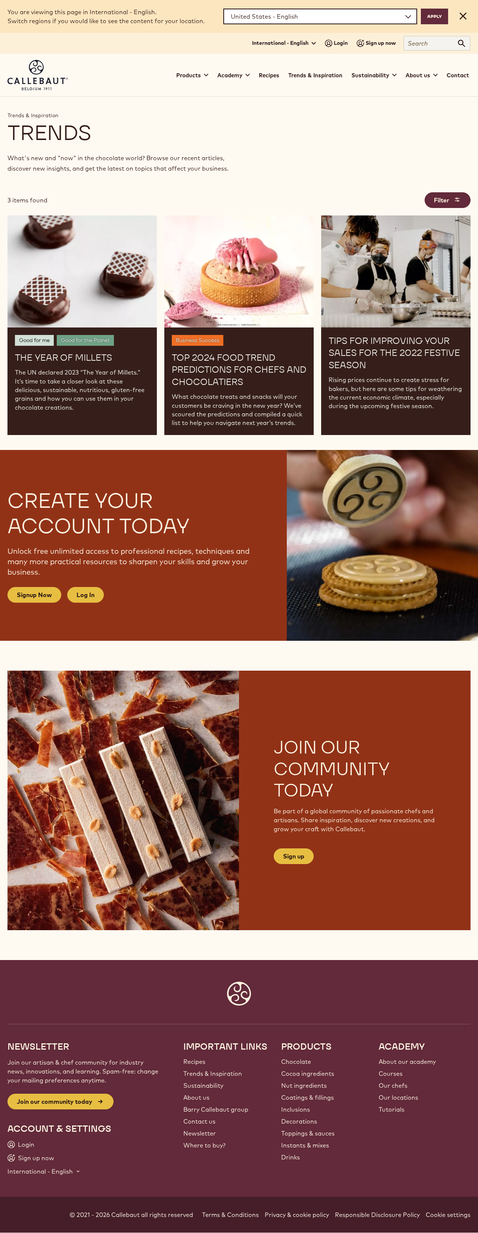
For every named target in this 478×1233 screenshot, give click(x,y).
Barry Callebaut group (215, 1109)
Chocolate (296, 1061)
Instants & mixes (305, 1145)
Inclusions (295, 1109)
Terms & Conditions (230, 1214)
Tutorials (391, 1109)
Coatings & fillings (307, 1097)
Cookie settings (448, 1214)
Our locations (398, 1097)
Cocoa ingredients (307, 1073)
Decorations (299, 1121)
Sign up (293, 856)
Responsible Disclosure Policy (377, 1214)
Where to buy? (204, 1145)
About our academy (407, 1061)
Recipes (269, 75)
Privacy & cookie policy (297, 1214)
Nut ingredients (304, 1085)
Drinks (290, 1157)
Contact (458, 75)
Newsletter (199, 1133)
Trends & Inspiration (315, 75)
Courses (391, 1073)
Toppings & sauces (308, 1133)
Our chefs (393, 1085)
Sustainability (203, 1085)
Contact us (199, 1121)
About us (196, 1097)
